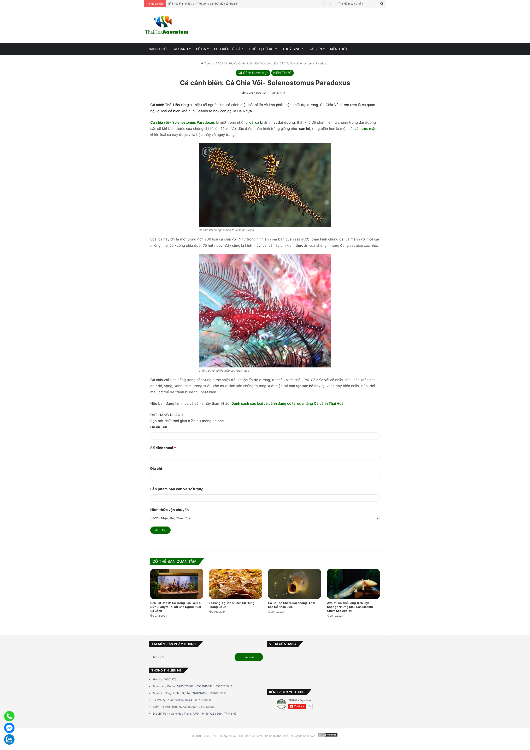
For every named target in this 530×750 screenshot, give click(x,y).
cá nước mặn (365, 129)
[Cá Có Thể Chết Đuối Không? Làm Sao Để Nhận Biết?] (294, 584)
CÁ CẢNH (180, 49)
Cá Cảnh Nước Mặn (246, 63)
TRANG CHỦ (157, 49)
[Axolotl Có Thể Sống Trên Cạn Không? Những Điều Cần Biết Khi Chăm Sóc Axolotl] (353, 584)
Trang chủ (210, 63)
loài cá (254, 122)
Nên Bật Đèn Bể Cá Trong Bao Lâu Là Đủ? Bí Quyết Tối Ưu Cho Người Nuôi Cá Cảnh (175, 606)
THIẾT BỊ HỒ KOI (261, 49)
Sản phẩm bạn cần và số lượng (177, 489)
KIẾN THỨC (339, 49)
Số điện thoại (163, 448)
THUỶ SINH (291, 49)
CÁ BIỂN (315, 49)
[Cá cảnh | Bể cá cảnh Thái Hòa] (167, 25)
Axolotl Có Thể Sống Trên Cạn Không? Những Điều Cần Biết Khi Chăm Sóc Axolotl (350, 606)
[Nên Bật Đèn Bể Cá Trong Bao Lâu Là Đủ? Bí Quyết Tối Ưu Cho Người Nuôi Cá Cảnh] (176, 584)
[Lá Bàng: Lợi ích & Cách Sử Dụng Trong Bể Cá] (235, 584)
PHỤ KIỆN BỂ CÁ (227, 49)
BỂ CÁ (201, 49)
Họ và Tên (158, 427)
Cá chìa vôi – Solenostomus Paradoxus (182, 122)
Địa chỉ (156, 468)
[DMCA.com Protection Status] (327, 736)
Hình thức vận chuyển (169, 510)
